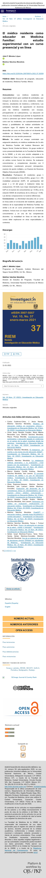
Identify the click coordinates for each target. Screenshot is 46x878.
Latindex (16, 668)
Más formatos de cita (11, 386)
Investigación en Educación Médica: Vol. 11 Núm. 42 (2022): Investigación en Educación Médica (25, 456)
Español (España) (11, 603)
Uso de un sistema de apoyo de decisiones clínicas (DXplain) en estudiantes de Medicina (25, 540)
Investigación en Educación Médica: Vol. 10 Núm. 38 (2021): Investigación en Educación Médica (25, 529)
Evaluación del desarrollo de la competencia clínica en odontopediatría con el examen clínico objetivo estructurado (25, 491)
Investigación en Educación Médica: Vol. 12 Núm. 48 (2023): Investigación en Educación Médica (25, 467)
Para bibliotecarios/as (11, 652)
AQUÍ (35, 852)
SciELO (36, 668)
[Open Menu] (2, 11)
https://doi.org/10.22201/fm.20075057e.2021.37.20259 (23, 73)
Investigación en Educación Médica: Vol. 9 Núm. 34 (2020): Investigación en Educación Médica (25, 508)
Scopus (9, 668)
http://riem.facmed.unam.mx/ (15, 786)
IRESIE (22, 668)
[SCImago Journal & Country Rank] (23, 677)
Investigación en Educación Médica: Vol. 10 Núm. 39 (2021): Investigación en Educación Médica (25, 545)
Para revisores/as (9, 656)
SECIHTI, (29, 668)
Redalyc (32, 670)
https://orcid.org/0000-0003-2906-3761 (3, 59)
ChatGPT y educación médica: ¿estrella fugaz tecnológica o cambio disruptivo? (25, 514)
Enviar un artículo (13, 589)
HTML (17, 354)
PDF (7, 354)
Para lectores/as (9, 642)
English (7, 607)
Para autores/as (9, 647)
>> (15, 551)
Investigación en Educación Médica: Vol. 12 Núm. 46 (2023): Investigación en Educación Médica (25, 519)
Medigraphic (23, 670)
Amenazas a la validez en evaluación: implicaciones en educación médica (25, 504)
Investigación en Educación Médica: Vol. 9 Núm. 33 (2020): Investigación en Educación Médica (25, 480)
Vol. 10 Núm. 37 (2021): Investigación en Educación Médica (23, 20)
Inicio (4, 16)
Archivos (38, 16)
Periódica (14, 670)
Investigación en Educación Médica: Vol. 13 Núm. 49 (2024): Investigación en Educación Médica (25, 445)
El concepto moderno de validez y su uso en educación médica (25, 475)
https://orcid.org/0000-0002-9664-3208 (3, 64)
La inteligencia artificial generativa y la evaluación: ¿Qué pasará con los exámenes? (25, 463)
